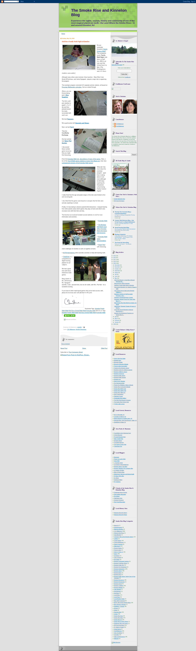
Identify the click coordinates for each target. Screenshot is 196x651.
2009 (114, 263)
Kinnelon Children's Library (120, 371)
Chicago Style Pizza (119, 533)
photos (115, 610)
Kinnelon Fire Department (120, 567)
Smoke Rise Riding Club (120, 388)
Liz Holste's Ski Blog (119, 470)
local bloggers (117, 591)
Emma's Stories (118, 548)
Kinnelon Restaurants (119, 581)
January (117, 322)
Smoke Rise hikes (118, 617)
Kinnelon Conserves (119, 373)
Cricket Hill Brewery (119, 542)
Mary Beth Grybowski (119, 600)
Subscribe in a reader (117, 64)
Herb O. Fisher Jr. (118, 552)
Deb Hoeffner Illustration (120, 494)
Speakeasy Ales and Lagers (121, 623)
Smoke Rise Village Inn (119, 392)
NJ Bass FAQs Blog (119, 476)
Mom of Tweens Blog (119, 472)
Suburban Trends (118, 396)
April (116, 316)
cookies (116, 538)
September (117, 270)
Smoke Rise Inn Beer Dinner (121, 621)
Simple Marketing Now (119, 198)
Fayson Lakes (117, 550)
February (117, 320)
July (116, 274)
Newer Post (63, 348)
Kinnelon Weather (118, 587)
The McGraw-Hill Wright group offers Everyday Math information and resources (102, 229)
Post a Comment (65, 343)
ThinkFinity (66, 256)
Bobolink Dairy (117, 360)
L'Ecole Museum (118, 435)
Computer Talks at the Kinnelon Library (123, 536)
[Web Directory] (116, 642)
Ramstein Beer (117, 612)
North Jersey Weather (119, 381)
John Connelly (117, 557)
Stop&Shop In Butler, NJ (120, 422)
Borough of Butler (118, 362)
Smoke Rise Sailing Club (120, 390)
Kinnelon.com (117, 379)
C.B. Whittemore (71, 329)
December (117, 265)
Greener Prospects (119, 500)
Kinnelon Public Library (119, 375)
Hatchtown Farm (118, 498)
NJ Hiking (116, 478)
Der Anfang (117, 496)
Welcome (116, 638)
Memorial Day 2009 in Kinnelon (122, 283)
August (116, 272)
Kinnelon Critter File (119, 565)
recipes (116, 614)
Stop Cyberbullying (118, 394)
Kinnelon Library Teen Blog (120, 466)
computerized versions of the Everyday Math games (77, 163)
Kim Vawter (117, 559)
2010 (114, 261)
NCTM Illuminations (69, 253)
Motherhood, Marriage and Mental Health (124, 474)
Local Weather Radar (119, 598)
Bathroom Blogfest (118, 529)
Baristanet (116, 457)
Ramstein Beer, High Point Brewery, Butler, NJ (125, 420)
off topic (116, 608)
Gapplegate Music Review (120, 492)
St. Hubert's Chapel (119, 627)
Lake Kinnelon (117, 589)
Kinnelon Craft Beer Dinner (120, 563)
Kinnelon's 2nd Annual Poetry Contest (123, 297)
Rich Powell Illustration (119, 502)
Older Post (104, 348)
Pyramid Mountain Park (120, 437)
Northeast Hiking (118, 479)
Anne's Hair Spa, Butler (119, 358)
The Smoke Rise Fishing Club (121, 402)
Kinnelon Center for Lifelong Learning (123, 369)
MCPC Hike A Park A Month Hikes (122, 602)
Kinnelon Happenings (81, 329)
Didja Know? (117, 546)
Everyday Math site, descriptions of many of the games (84, 159)
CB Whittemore (120, 123)
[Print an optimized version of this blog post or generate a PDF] (69, 317)
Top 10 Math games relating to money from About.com (84, 161)
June (116, 276)
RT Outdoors (117, 481)
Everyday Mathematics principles (72, 87)
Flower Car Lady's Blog (120, 459)
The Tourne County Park (120, 444)
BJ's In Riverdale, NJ (119, 414)
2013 (114, 255)
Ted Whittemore (120, 126)
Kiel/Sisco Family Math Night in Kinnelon (75, 41)
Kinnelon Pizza (117, 574)
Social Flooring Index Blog (122, 227)
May (116, 278)
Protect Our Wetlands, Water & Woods (123, 385)
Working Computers (120, 234)
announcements (118, 527)
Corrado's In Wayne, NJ (120, 416)
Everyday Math (102, 221)
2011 (114, 259)
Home (63, 33)
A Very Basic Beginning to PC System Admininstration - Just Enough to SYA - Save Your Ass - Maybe (124, 237)
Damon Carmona (118, 544)
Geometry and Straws (82, 123)
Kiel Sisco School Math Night (77, 310)
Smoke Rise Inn (118, 619)
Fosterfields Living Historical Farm (122, 433)
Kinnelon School (118, 583)
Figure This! (101, 245)
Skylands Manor (118, 440)
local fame (116, 593)
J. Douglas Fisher (118, 462)
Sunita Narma (117, 629)
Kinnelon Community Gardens (121, 561)
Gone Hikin (117, 460)
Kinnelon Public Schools (120, 377)
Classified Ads (117, 534)
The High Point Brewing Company (122, 400)
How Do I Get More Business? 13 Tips (124, 223)
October (117, 268)
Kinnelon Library (118, 570)
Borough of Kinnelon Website (121, 364)
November (117, 267)
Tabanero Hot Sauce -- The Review (123, 244)
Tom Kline (116, 634)
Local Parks (117, 597)
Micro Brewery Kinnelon (120, 604)
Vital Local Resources (119, 636)
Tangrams (70, 119)
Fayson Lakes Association (120, 366)
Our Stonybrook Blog (119, 383)
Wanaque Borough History (120, 512)
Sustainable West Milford (120, 398)
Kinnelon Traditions (118, 585)
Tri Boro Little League (119, 404)
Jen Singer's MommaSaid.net (121, 464)
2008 (114, 324)
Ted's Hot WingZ (118, 632)
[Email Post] (84, 327)
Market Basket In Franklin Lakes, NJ (123, 418)
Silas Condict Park (118, 438)
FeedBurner (127, 77)
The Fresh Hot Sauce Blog (122, 242)
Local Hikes (117, 595)
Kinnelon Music (117, 572)
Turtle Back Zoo (118, 446)
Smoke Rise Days (118, 616)
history (115, 553)
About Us (116, 525)
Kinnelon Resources (119, 580)
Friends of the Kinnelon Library (121, 368)
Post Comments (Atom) (76, 352)
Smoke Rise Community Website (122, 386)
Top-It (72, 127)
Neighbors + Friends (119, 606)
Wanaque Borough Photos (120, 514)
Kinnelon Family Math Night (70, 312)
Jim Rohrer (117, 555)
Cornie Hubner (117, 540)
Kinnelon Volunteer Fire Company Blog (123, 468)
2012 (114, 257)
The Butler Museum (119, 442)
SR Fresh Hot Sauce (119, 200)
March (116, 318)
